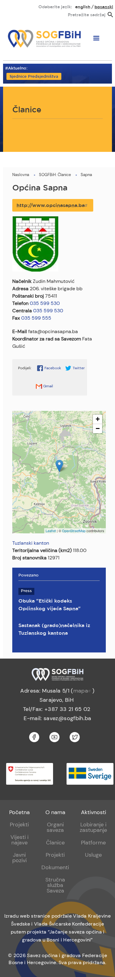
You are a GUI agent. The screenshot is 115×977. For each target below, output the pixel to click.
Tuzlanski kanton (30, 543)
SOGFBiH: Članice (55, 174)
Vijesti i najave (19, 839)
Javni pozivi (19, 857)
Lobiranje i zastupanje (93, 827)
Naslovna (20, 174)
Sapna (86, 174)
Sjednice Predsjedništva (34, 76)
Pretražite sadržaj (86, 15)
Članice (55, 842)
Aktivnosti (93, 812)
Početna (19, 812)
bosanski (103, 7)
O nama (55, 812)
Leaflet (51, 530)
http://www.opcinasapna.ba (51, 205)
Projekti (19, 824)
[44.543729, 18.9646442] (59, 466)
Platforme (93, 842)
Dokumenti (55, 867)
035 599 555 (36, 318)
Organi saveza (55, 827)
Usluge (93, 855)
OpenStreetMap (74, 530)
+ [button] (98, 419)
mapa (80, 690)
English (82, 7)
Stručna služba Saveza (55, 885)
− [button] (98, 428)
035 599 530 (45, 303)
